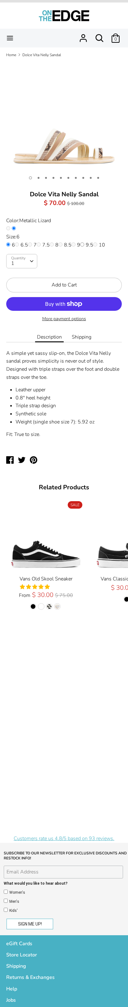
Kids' (13, 910)
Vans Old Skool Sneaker (46, 578)
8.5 (67, 245)
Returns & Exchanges (30, 977)
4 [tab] (53, 178)
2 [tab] (38, 178)
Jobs (11, 1000)
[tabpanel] (64, 116)
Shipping (81, 337)
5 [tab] (61, 178)
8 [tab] (83, 178)
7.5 (46, 245)
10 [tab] (98, 178)
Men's (14, 901)
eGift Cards (19, 943)
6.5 (24, 245)
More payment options (64, 319)
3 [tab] (46, 178)
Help (11, 988)
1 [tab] (30, 177)
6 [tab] (68, 178)
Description (49, 337)
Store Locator (21, 954)
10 (102, 245)
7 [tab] (76, 178)
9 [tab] (91, 178)
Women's (17, 892)
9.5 (89, 245)
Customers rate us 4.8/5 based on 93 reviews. (64, 838)
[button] (35, 587)
